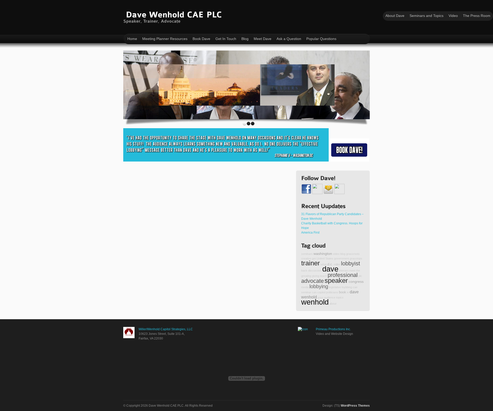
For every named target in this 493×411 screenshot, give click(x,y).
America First (310, 232)
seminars (307, 253)
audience (329, 297)
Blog (245, 39)
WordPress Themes (355, 405)
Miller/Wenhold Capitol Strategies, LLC (166, 329)
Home (132, 39)
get (314, 258)
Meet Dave (262, 39)
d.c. (330, 264)
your (320, 297)
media (305, 287)
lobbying (318, 286)
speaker (336, 280)
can (314, 292)
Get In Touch (225, 39)
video (336, 253)
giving (315, 275)
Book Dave (201, 39)
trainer (310, 263)
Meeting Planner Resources (164, 39)
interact (343, 270)
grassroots (353, 253)
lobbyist (350, 263)
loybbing (347, 287)
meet (352, 270)
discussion (314, 270)
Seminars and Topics (426, 16)
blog (342, 253)
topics (340, 297)
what (324, 264)
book (342, 292)
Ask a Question (289, 39)
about (332, 303)
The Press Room (476, 16)
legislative (335, 287)
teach (323, 275)
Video (453, 16)
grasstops (356, 258)
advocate (312, 281)
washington (323, 254)
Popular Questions (321, 39)
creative (306, 258)
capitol (321, 292)
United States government (333, 258)
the (358, 270)
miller (337, 264)
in (348, 292)
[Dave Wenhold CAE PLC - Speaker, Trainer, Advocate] (173, 16)
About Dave (394, 16)
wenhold (315, 302)
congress (356, 281)
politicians (332, 292)
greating (306, 275)
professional (343, 275)
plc (360, 275)
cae (355, 287)
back (304, 270)
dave (330, 269)
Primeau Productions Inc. (333, 329)
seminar (306, 292)
